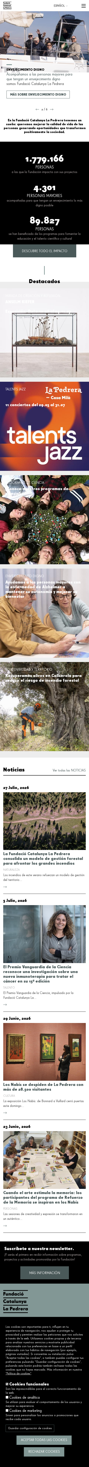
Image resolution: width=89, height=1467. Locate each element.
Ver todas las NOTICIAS (69, 770)
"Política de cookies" (18, 1373)
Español (59, 6)
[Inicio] (7, 5)
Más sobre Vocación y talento (36, 94)
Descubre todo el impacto (44, 251)
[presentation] (37, 109)
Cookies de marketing (25, 1411)
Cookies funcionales (29, 1384)
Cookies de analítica (24, 1398)
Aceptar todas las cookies (44, 1440)
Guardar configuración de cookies (30, 1428)
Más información (44, 1273)
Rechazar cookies (44, 1452)
